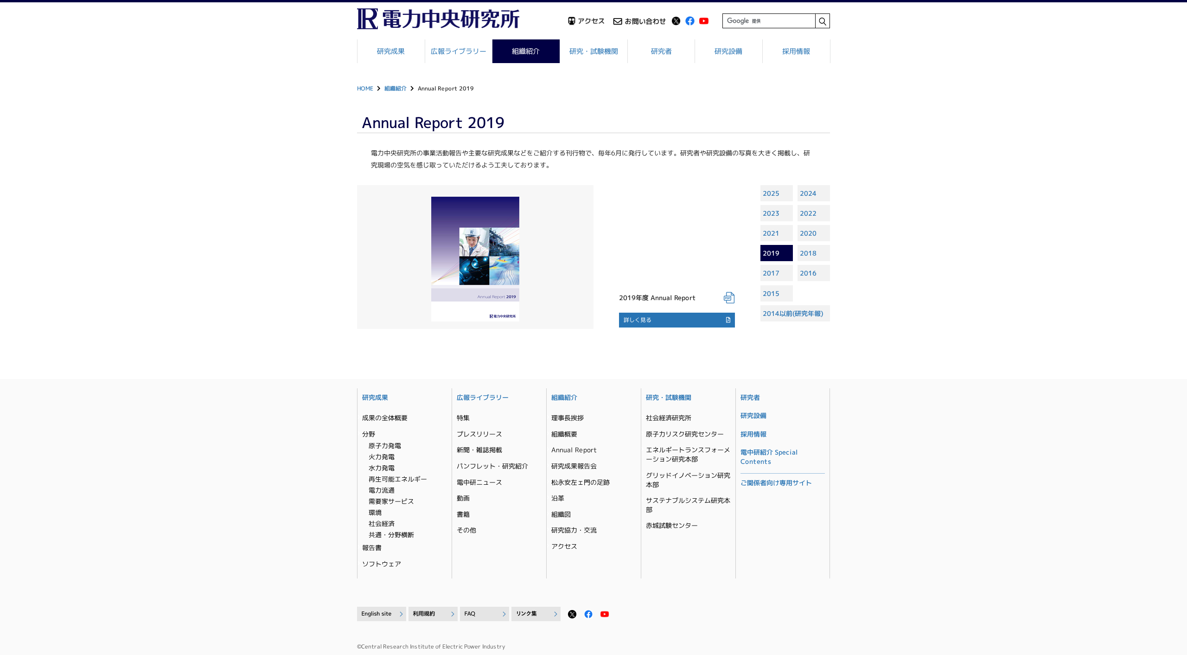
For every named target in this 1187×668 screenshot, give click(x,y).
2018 (808, 253)
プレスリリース (479, 434)
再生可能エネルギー (398, 479)
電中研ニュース (479, 482)
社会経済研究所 (668, 417)
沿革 (557, 498)
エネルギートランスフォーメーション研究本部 (688, 454)
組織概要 (564, 434)
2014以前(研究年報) (793, 313)
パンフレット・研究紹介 (492, 466)
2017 (771, 273)
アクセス (564, 546)
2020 (808, 233)
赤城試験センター (672, 525)
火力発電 (382, 456)
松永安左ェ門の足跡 (580, 482)
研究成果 (391, 51)
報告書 (372, 547)
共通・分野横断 (391, 534)
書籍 (463, 514)
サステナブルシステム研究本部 (688, 505)
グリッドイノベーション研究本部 (688, 480)
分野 (368, 434)
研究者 (661, 51)
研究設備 (729, 51)
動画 (463, 498)
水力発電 (382, 467)
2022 (808, 213)
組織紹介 (526, 51)
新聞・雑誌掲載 (479, 449)
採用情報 (796, 51)
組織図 (561, 514)
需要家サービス (391, 501)
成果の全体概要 (385, 417)
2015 (771, 293)
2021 (771, 233)
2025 (771, 193)
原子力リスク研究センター (685, 434)
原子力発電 (385, 445)
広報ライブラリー (458, 51)
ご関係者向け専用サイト (776, 482)
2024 (808, 193)
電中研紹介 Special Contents (769, 457)
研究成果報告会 (574, 466)
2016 (808, 273)
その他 (466, 530)
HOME (365, 88)
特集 (463, 417)
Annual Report (574, 449)
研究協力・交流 (574, 530)
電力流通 (382, 490)
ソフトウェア (381, 563)
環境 (375, 512)
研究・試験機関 (593, 51)
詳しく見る (637, 320)
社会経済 (382, 523)
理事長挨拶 (567, 417)
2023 (771, 213)
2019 (771, 253)
